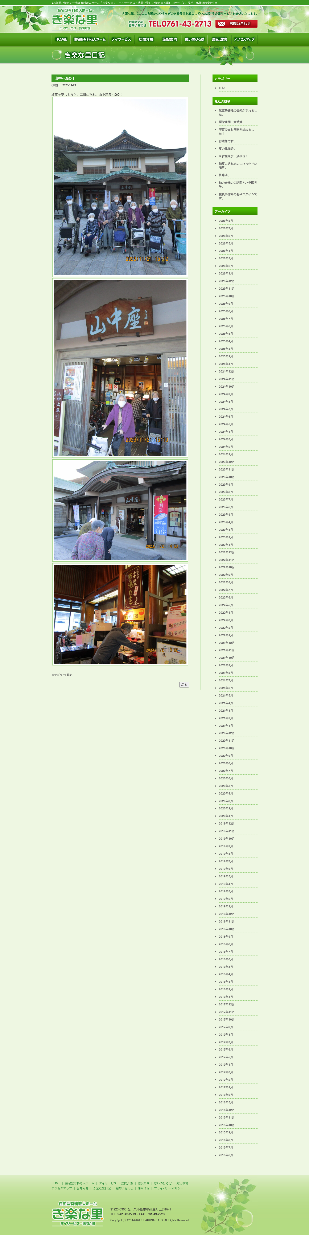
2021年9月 (226, 665)
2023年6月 (226, 507)
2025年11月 (227, 288)
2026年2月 (226, 266)
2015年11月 (227, 1117)
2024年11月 (227, 379)
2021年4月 (226, 703)
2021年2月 (226, 718)
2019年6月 (226, 868)
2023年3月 (226, 529)
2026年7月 (226, 228)
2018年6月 (226, 959)
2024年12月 (227, 371)
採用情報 (143, 1188)
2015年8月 (226, 1140)
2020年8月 (226, 763)
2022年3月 (226, 620)
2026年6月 (226, 236)
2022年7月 (226, 590)
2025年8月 (226, 311)
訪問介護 (127, 1183)
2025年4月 (226, 341)
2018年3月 (226, 981)
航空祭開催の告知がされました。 (238, 112)
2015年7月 (226, 1147)
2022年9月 (226, 574)
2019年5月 (226, 876)
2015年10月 (227, 1125)
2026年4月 (226, 250)
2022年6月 (226, 597)
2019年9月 (226, 846)
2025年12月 (227, 281)
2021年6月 (226, 688)
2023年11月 (227, 469)
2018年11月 (227, 921)
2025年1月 (226, 364)
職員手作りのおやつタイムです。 (238, 196)
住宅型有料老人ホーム (79, 1183)
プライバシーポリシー (169, 1188)
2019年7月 (226, 861)
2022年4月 (226, 612)
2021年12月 (227, 642)
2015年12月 (227, 1110)
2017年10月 (227, 1019)
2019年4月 (226, 884)
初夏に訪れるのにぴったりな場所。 (238, 165)
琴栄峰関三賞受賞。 (232, 122)
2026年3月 (226, 258)
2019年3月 (226, 891)
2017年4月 (226, 1064)
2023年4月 (226, 522)
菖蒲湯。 (225, 175)
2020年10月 (227, 748)
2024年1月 (226, 454)
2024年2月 (226, 446)
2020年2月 (226, 808)
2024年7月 (226, 409)
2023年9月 (226, 484)
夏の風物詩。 (227, 148)
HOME (56, 1183)
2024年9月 (226, 394)
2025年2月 (226, 356)
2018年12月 (227, 914)
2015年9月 (226, 1132)
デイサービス (108, 1183)
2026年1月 (226, 273)
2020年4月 (226, 793)
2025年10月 (227, 296)
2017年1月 (226, 1087)
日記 (69, 675)
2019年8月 (226, 853)
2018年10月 (227, 929)
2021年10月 (227, 657)
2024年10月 (227, 386)
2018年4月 (226, 974)
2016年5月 (226, 1102)
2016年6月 (226, 1095)
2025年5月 (226, 333)
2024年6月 (226, 416)
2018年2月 (226, 989)
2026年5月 (226, 243)
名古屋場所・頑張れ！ (233, 156)
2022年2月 (226, 627)
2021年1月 (226, 725)
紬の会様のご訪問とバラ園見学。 (238, 184)
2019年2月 (226, 899)
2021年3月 (226, 710)
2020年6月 (226, 778)
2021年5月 (226, 695)
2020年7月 (226, 770)
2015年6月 (226, 1155)
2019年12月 (227, 823)
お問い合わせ (124, 1188)
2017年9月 (226, 1027)
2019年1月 (226, 906)
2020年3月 (226, 801)
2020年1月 (226, 816)
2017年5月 (226, 1057)
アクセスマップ (62, 1188)
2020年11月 (227, 740)
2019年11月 (227, 831)
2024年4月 (226, 431)
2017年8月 (226, 1034)
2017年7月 (226, 1042)
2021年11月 (227, 650)
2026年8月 (226, 220)
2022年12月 (227, 552)
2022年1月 (226, 635)
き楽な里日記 (102, 1188)
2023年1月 (226, 544)
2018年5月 (226, 966)
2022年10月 (227, 567)
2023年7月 (226, 499)
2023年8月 (226, 492)
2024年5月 (226, 424)
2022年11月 (227, 560)
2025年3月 (226, 348)
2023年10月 (227, 477)
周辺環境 (182, 1183)
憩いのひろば (163, 1183)
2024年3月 (226, 439)
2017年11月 (227, 1012)
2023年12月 (227, 462)
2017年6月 (226, 1049)
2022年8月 (226, 582)
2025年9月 (226, 303)
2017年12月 (227, 1004)
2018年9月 (226, 936)
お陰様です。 (227, 141)
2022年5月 (226, 605)
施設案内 (143, 1183)
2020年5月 (226, 786)
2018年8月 (226, 944)
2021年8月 (226, 672)
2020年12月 (227, 733)
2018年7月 (226, 951)
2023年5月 (226, 514)
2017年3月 (226, 1072)
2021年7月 (226, 680)
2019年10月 (227, 838)
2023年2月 (226, 537)
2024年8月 (226, 401)
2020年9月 (226, 755)
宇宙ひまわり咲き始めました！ (236, 131)
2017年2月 (226, 1079)
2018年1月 (226, 997)
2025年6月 (226, 326)
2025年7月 (226, 318)
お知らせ (82, 1188)
